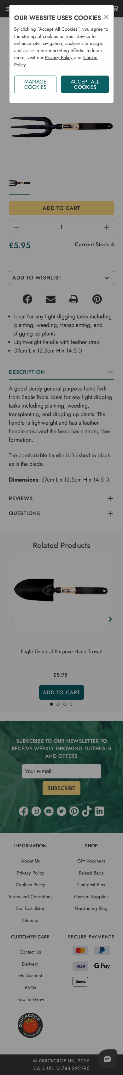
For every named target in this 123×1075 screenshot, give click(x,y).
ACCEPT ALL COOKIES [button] (85, 84)
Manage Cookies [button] (35, 84)
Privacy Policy (59, 57)
